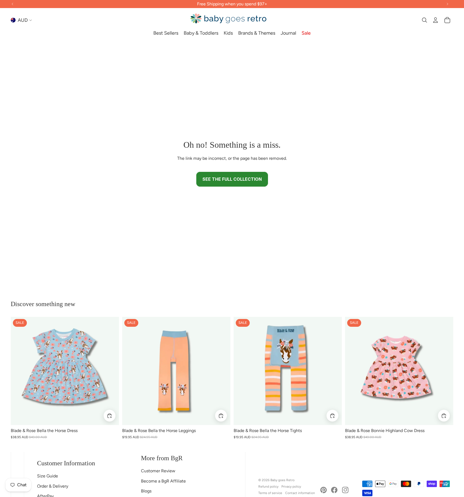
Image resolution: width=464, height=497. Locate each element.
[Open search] (424, 20)
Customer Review (158, 470)
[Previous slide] (19, 371)
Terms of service (270, 493)
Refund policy (268, 486)
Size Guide (47, 475)
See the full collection (232, 179)
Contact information (300, 493)
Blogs (146, 491)
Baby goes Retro (282, 480)
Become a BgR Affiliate (163, 481)
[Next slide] (111, 371)
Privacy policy (291, 486)
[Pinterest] (324, 490)
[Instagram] (345, 490)
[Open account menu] (435, 20)
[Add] (109, 416)
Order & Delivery (52, 486)
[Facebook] (334, 490)
